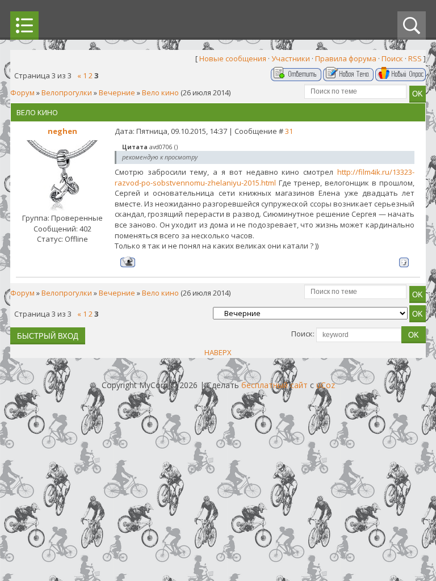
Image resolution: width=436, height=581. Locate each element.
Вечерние (117, 92)
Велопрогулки (66, 92)
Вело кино (160, 92)
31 (289, 131)
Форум (22, 92)
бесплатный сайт (274, 385)
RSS (415, 58)
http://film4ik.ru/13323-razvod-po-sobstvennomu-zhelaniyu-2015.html (264, 177)
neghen (62, 131)
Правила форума (345, 58)
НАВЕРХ (218, 352)
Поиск (392, 58)
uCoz (325, 385)
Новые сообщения (232, 58)
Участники (290, 58)
